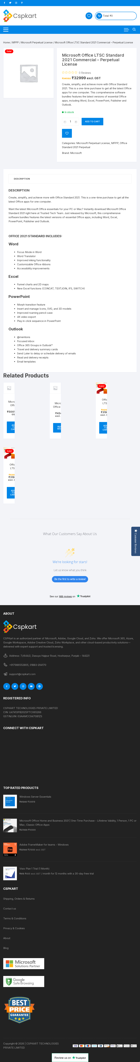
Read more (60, 427)
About (6, 938)
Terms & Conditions (14, 918)
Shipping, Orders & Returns (19, 898)
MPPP (15, 42)
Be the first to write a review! (70, 579)
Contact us (9, 908)
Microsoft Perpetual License (37, 42)
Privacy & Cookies (14, 928)
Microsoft (76, 153)
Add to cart (92, 121)
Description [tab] (22, 178)
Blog (6, 948)
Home (6, 42)
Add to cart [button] (14, 427)
